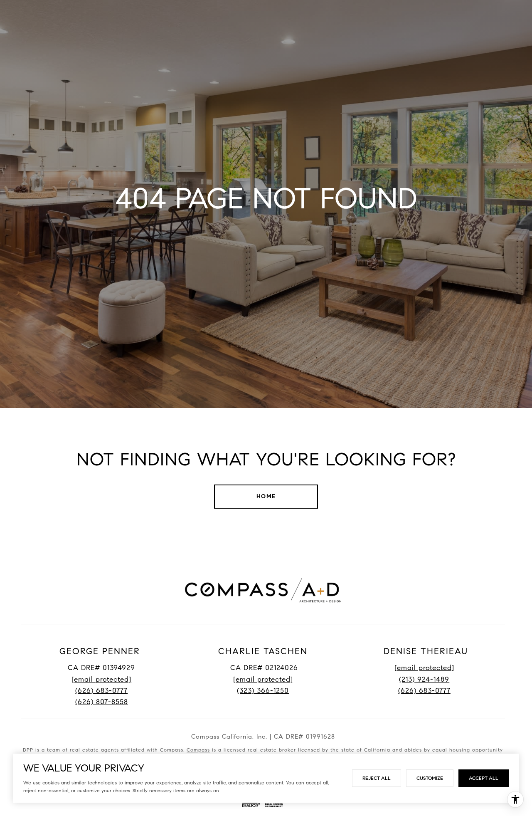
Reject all (376, 778)
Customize (429, 778)
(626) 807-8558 (101, 701)
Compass (198, 750)
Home (266, 496)
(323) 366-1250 (263, 690)
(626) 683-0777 (101, 690)
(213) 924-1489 (424, 679)
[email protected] (424, 667)
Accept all (483, 778)
